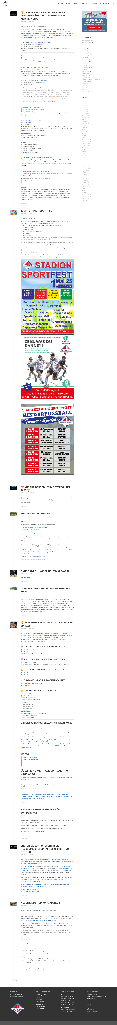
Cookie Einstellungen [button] (92, 1011)
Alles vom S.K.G (24, 21)
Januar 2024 (85, 161)
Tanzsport (31, 21)
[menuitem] (60, 3)
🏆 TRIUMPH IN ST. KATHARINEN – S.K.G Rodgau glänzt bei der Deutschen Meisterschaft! (44, 15)
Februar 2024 (85, 159)
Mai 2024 (84, 153)
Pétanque (84, 75)
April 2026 (84, 108)
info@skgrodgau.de (18, 996)
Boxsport (84, 48)
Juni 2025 (84, 127)
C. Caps (29, 1022)
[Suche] (113, 3)
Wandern (23, 594)
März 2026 (85, 110)
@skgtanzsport (27, 786)
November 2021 (86, 196)
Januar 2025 (85, 137)
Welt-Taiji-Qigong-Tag (35, 513)
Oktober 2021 (86, 198)
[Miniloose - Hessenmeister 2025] (13, 625)
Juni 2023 (84, 174)
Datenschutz (90, 1009)
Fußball (31, 213)
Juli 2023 (84, 173)
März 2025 (85, 133)
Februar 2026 (85, 112)
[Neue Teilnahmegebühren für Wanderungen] (13, 812)
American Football (87, 42)
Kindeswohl (85, 63)
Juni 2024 (84, 151)
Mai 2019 (84, 202)
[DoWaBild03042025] (13, 590)
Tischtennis (85, 81)
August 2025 (85, 123)
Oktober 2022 (86, 186)
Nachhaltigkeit (85, 71)
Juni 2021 (84, 200)
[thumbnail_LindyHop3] (13, 905)
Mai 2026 (84, 106)
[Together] (13, 573)
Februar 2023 (85, 182)
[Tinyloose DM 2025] (13, 14)
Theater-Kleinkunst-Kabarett (90, 79)
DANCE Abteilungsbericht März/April (45, 571)
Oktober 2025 (86, 119)
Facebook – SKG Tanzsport (30, 788)
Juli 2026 (84, 102)
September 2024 (86, 145)
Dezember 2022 (86, 184)
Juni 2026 (84, 104)
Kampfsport (85, 60)
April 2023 (84, 178)
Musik (83, 69)
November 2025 (86, 117)
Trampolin (84, 85)
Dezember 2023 (86, 163)
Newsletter (85, 73)
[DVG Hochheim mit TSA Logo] (13, 848)
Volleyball (84, 87)
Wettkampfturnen (87, 91)
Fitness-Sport (32, 516)
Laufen (83, 65)
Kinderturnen (85, 61)
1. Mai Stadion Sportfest (37, 210)
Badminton (85, 44)
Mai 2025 (84, 129)
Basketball (84, 46)
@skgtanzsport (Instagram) (30, 180)
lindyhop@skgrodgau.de (40, 968)
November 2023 (86, 165)
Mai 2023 (84, 176)
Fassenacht (85, 52)
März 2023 (85, 180)
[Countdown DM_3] (13, 489)
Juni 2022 (84, 188)
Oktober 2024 (86, 143)
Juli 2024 (84, 149)
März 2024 (85, 157)
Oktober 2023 (86, 167)
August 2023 (85, 171)
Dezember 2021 (86, 194)
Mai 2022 (84, 190)
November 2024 (86, 141)
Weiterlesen (25, 502)
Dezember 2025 (86, 115)
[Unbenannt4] (13, 213)
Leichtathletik (85, 67)
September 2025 (86, 121)
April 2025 (84, 131)
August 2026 (85, 100)
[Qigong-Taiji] (13, 515)
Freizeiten (84, 56)
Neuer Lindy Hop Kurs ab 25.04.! (41, 902)
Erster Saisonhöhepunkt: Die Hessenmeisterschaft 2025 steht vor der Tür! (45, 848)
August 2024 (85, 147)
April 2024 (84, 155)
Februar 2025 (85, 135)
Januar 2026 (85, 114)
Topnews (84, 83)
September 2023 (86, 169)
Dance (30, 573)
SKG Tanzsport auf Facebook (31, 182)
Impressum (90, 1008)
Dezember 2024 (86, 139)
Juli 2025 (84, 125)
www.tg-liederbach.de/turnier (31, 891)
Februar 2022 (85, 192)
